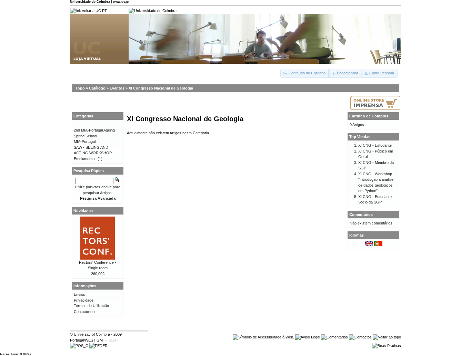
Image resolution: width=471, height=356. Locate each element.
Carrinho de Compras (368, 116)
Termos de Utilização (91, 306)
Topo (80, 88)
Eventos (117, 88)
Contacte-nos (85, 312)
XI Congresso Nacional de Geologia (161, 88)
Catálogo (97, 88)
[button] (305, 73)
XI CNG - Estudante (375, 145)
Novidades (83, 211)
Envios (79, 294)
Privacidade (83, 300)
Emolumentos (85, 159)
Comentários (361, 214)
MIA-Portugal (85, 141)
